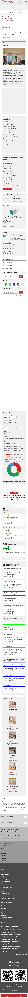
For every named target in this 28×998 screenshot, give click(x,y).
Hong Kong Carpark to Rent (8, 939)
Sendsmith (24, 295)
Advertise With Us (5, 874)
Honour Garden (12, 724)
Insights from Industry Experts (8, 898)
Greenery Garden (12, 740)
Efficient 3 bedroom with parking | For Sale (12, 775)
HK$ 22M (12, 788)
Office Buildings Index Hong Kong (10, 835)
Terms (5, 431)
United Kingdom (5, 920)
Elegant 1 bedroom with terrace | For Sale (12, 759)
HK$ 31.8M (12, 772)
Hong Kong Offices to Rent (8, 932)
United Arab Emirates (6, 917)
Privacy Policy (14, 990)
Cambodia (4, 908)
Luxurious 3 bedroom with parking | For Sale (12, 713)
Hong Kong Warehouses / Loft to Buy (10, 946)
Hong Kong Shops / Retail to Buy (9, 948)
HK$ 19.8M (12, 711)
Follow (7, 189)
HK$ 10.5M (12, 757)
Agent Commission (8, 426)
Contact (3, 876)
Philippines (4, 850)
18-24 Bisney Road (13, 709)
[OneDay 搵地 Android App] (13, 965)
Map (4, 42)
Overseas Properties (6, 896)
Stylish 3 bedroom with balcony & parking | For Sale (12, 745)
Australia (3, 906)
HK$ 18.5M (12, 742)
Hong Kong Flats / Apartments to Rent (11, 930)
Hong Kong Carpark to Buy (8, 951)
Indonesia (3, 860)
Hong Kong (4, 846)
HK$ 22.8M (12, 726)
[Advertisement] (14, 100)
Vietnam (3, 848)
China (2, 910)
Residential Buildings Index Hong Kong (11, 832)
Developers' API (5, 893)
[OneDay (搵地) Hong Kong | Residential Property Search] (7, 1)
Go (21, 276)
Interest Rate (21, 426)
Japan (2, 913)
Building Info (5, 40)
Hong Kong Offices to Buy (8, 944)
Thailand (3, 853)
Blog (2, 891)
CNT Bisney (12, 755)
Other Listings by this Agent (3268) (17, 239)
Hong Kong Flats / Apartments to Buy (10, 941)
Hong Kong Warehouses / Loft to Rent (11, 934)
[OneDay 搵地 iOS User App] (13, 962)
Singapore (4, 855)
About (2, 869)
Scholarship (4, 879)
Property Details (6, 37)
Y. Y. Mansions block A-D (12, 786)
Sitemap (3, 884)
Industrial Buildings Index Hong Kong (10, 838)
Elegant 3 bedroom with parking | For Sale (12, 729)
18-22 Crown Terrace (12, 771)
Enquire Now (20, 995)
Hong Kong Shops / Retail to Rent (10, 937)
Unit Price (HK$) (8, 415)
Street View (5, 45)
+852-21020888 (14, 228)
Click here (14, 493)
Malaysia (3, 858)
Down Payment (7, 420)
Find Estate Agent (5, 881)
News (2, 872)
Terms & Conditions (22, 989)
